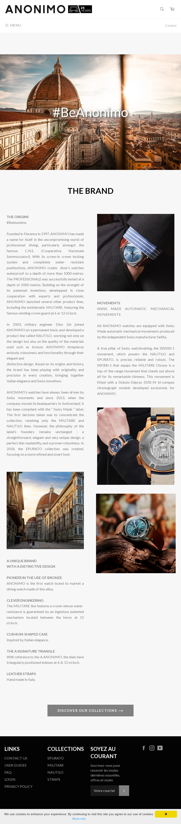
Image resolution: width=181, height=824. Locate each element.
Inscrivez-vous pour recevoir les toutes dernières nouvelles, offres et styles (105, 772)
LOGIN (9, 779)
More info (79, 818)
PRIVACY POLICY (18, 786)
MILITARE (55, 765)
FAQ (7, 772)
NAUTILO (55, 772)
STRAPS (53, 779)
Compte (171, 25)
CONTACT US (15, 758)
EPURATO (55, 758)
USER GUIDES (15, 765)
